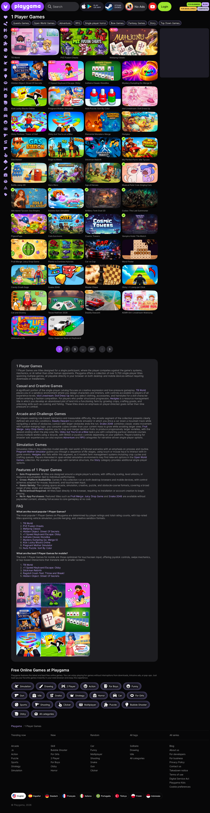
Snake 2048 (106, 423)
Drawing (134, 750)
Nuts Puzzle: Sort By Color (37, 548)
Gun (92, 766)
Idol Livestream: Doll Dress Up (53, 395)
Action (14, 754)
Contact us (175, 766)
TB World (141, 390)
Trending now (18, 735)
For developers (177, 754)
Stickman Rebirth (32, 570)
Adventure (69, 437)
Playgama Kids (177, 782)
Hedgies (114, 398)
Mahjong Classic (32, 528)
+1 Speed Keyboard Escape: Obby (42, 534)
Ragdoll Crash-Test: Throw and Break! (43, 573)
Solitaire (134, 746)
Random (94, 735)
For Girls (55, 754)
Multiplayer (96, 754)
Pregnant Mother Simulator (31, 451)
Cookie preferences (179, 786)
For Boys (55, 762)
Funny (93, 750)
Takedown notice (178, 770)
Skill (53, 746)
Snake (93, 762)
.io (12, 750)
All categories (137, 758)
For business (176, 758)
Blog (171, 746)
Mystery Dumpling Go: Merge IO (40, 539)
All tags (134, 735)
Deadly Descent (60, 420)
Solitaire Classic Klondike (36, 537)
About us (174, 750)
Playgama (16, 726)
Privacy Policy (177, 762)
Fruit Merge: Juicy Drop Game (87, 496)
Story (97, 460)
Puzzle (14, 758)
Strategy (16, 766)
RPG (82, 437)
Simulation (16, 770)
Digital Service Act (179, 778)
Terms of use (176, 774)
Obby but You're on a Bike (74, 431)
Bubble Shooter (59, 750)
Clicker (94, 770)
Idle (132, 754)
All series (174, 735)
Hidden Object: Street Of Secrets (41, 531)
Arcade (15, 746)
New (53, 735)
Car (92, 746)
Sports (14, 762)
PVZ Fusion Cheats (33, 526)
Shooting (95, 758)
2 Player (55, 758)
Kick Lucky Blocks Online (36, 542)
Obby (54, 766)
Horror (54, 770)
